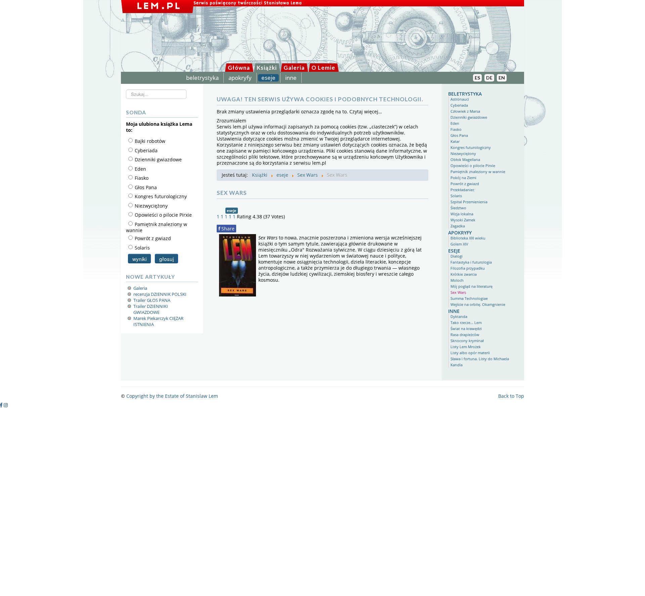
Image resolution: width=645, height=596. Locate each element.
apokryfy (240, 78)
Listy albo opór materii (470, 352)
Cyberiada (459, 105)
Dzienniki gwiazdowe (468, 117)
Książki (267, 67)
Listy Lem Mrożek (465, 346)
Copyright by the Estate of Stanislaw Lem (172, 396)
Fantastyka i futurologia (471, 262)
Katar (455, 141)
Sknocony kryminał (467, 340)
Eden (454, 123)
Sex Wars (458, 292)
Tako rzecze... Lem (466, 322)
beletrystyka (202, 78)
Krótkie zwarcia (463, 274)
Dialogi (456, 256)
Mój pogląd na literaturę (471, 286)
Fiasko (456, 129)
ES (477, 77)
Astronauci (459, 99)
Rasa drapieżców (464, 334)
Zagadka (457, 225)
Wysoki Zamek (462, 219)
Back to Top (511, 396)
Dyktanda (458, 316)
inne (291, 78)
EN (502, 77)
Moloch (457, 280)
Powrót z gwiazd (464, 183)
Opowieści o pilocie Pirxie (472, 165)
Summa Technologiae (469, 298)
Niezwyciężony (463, 153)
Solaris (456, 195)
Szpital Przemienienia (468, 201)
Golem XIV (459, 244)
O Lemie (323, 67)
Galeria (294, 67)
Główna (239, 67)
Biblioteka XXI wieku (467, 237)
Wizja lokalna (461, 213)
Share (226, 228)
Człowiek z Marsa (465, 111)
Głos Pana (459, 135)
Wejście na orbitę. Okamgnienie (477, 304)
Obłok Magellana (465, 159)
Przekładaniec (462, 189)
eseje (268, 78)
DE (489, 77)
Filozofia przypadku (467, 268)
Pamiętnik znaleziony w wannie (477, 171)
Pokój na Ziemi (463, 177)
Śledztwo (458, 207)
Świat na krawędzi (466, 328)
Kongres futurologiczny (470, 147)
